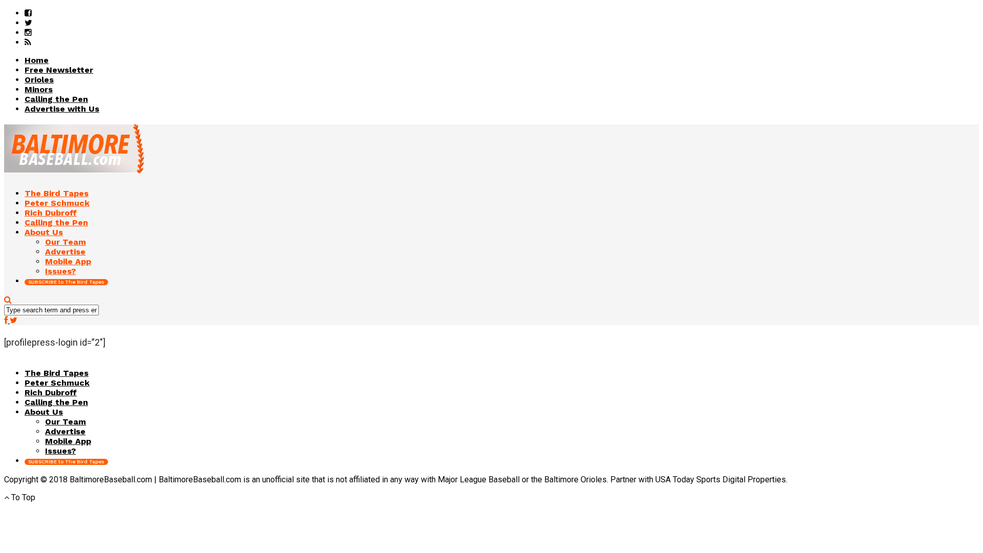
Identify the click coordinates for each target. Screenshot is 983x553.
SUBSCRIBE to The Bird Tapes (66, 282)
